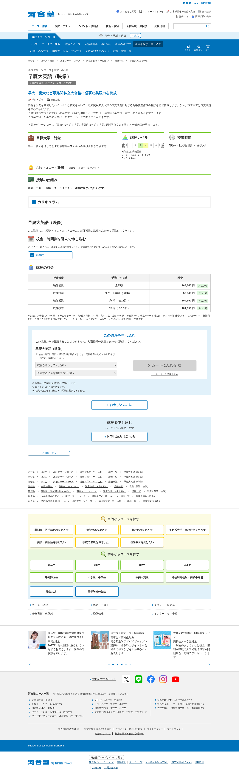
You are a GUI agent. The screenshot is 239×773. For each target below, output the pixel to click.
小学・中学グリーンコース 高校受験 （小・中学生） (58, 716)
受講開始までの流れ (97, 51)
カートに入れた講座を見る (164, 374)
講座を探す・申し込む (148, 44)
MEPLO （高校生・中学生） (109, 700)
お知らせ (96, 767)
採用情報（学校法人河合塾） (129, 733)
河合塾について (103, 733)
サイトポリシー (155, 729)
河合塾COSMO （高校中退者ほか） (175, 700)
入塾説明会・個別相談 (98, 44)
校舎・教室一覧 (122, 51)
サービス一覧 (135, 762)
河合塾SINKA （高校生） (44, 708)
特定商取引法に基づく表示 (97, 729)
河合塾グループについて (101, 762)
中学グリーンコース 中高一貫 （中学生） (52, 712)
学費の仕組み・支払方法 (66, 51)
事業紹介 (121, 762)
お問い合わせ (111, 767)
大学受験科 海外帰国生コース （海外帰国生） (181, 708)
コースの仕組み (51, 44)
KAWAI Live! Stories (181, 762)
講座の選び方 (123, 44)
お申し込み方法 (39, 51)
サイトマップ (174, 729)
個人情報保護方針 (67, 729)
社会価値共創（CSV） (157, 762)
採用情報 (199, 762)
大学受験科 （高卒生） (43, 700)
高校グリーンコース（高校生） (47, 704)
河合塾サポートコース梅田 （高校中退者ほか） (181, 704)
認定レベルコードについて (82, 168)
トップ (34, 44)
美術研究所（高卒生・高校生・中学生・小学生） (119, 712)
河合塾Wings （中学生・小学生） (111, 708)
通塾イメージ (72, 44)
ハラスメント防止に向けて (129, 729)
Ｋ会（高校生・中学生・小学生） (111, 704)
